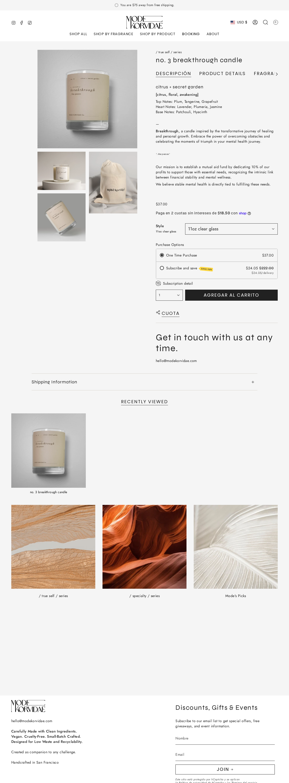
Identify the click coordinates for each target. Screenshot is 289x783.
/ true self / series (169, 52)
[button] (78, 34)
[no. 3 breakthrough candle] (48, 450)
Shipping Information (54, 382)
